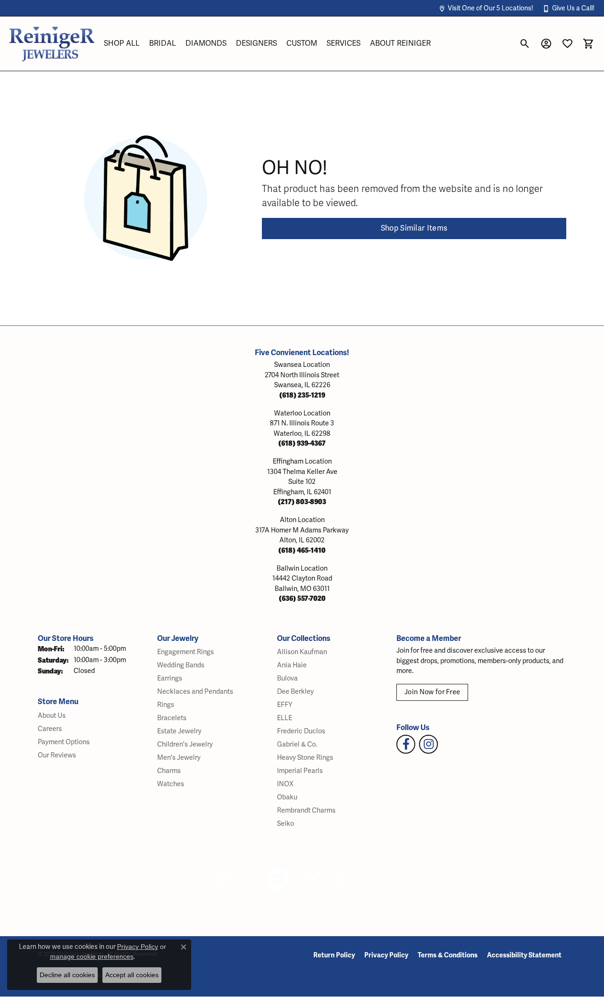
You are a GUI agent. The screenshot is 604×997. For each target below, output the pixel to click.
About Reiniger (400, 43)
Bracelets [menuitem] (171, 718)
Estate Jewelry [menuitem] (179, 731)
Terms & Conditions (448, 955)
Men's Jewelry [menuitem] (179, 758)
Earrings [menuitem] (169, 678)
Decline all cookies (67, 975)
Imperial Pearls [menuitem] (300, 771)
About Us (52, 716)
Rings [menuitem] (165, 705)
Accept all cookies (132, 975)
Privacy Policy (386, 955)
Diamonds (205, 43)
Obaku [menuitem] (287, 797)
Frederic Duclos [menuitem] (301, 731)
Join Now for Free (432, 692)
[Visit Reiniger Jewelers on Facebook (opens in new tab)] (405, 744)
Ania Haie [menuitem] (292, 665)
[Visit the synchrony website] (361, 879)
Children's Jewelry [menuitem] (185, 744)
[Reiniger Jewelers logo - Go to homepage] (52, 44)
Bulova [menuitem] (287, 678)
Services (344, 43)
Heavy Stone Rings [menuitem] (305, 758)
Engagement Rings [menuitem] (185, 652)
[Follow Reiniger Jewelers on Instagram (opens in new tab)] (428, 744)
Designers (256, 43)
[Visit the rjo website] (314, 879)
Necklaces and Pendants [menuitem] (195, 692)
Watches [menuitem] (170, 784)
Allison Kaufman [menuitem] (302, 652)
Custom (301, 43)
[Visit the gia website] (235, 879)
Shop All (122, 43)
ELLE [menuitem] (284, 718)
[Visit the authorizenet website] (278, 879)
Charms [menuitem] (169, 771)
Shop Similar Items (414, 228)
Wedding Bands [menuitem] (180, 665)
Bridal (162, 43)
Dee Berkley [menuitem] (295, 692)
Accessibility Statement (524, 955)
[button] (485, 8)
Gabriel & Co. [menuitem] (297, 744)
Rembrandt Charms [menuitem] (306, 810)
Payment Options (64, 742)
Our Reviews (57, 755)
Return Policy (334, 955)
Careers (50, 729)
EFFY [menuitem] (284, 705)
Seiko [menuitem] (285, 824)
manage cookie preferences (92, 956)
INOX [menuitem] (285, 784)
